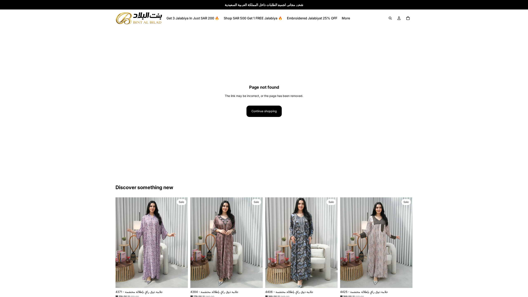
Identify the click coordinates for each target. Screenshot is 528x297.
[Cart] (407, 18)
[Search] (390, 18)
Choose (409, 281)
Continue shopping (264, 111)
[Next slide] (182, 242)
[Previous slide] (122, 242)
